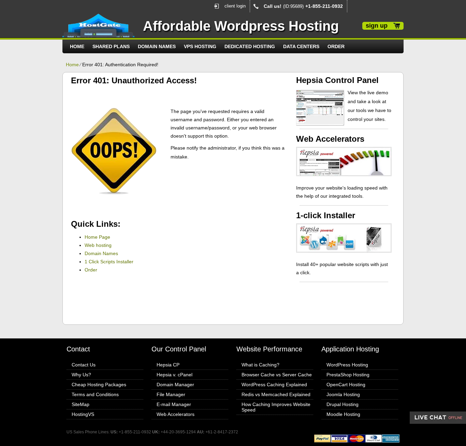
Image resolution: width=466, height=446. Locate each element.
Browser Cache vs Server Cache (277, 374)
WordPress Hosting (347, 364)
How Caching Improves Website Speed (276, 407)
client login (235, 6)
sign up (377, 25)
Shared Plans (111, 46)
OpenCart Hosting (345, 384)
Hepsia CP (168, 364)
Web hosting (98, 245)
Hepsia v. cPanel (174, 374)
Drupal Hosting (342, 404)
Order (336, 46)
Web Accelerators (175, 414)
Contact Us (84, 364)
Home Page (97, 237)
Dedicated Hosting (249, 46)
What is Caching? (260, 364)
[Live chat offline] (438, 418)
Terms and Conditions (95, 394)
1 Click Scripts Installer (109, 261)
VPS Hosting (200, 46)
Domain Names (157, 46)
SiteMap (80, 404)
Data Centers (301, 46)
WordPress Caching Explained (274, 384)
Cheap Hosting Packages (99, 384)
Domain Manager (175, 384)
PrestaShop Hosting (347, 374)
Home (77, 46)
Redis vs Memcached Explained (276, 394)
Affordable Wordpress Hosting (241, 25)
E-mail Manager (174, 404)
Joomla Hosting (343, 394)
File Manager (171, 394)
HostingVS (83, 414)
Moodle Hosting (343, 414)
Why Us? (81, 374)
